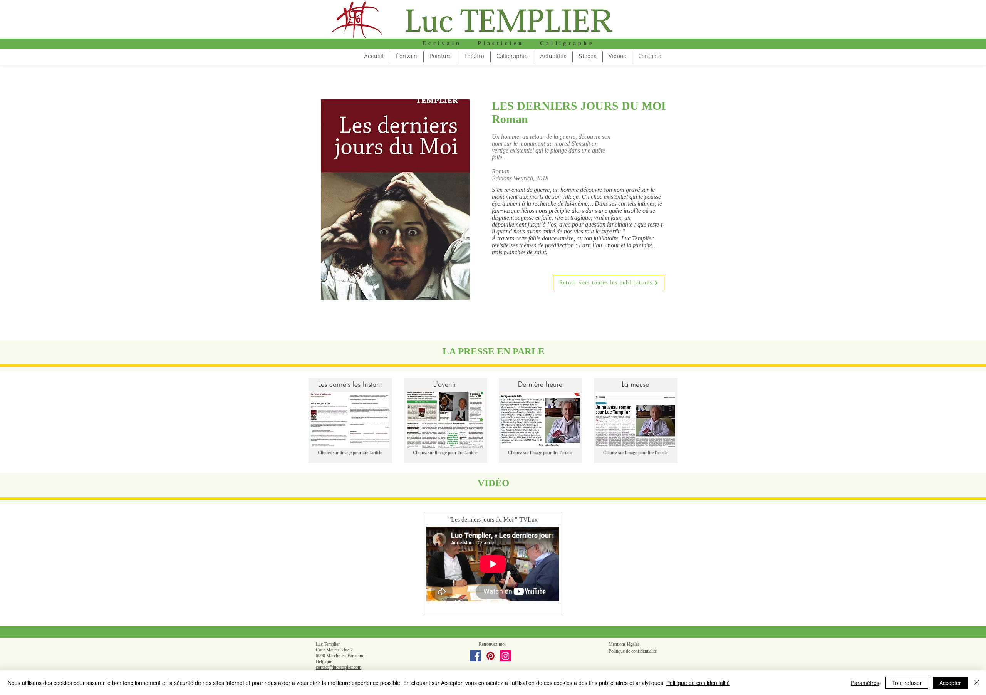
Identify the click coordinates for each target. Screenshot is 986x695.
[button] (474, 56)
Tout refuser (907, 683)
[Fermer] (976, 683)
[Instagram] (505, 655)
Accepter (950, 683)
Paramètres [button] (865, 683)
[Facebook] (475, 655)
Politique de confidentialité (698, 683)
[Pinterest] (490, 655)
